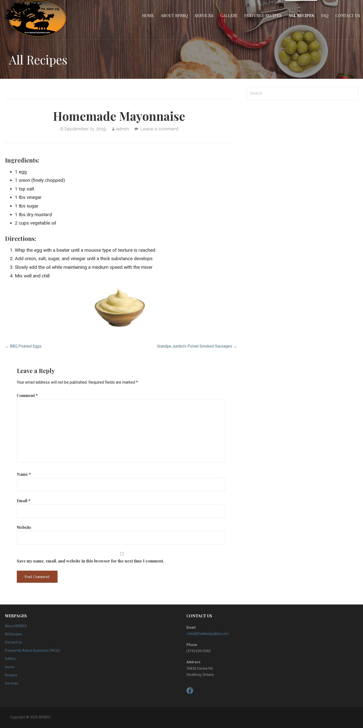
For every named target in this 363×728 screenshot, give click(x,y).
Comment (27, 395)
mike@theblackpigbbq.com (207, 634)
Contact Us (347, 15)
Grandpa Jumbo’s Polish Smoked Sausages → (197, 346)
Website (24, 527)
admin (122, 128)
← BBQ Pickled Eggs (23, 346)
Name (24, 474)
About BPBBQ (174, 15)
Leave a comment (159, 128)
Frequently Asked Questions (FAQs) (32, 650)
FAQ (324, 15)
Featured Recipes (263, 15)
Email (23, 500)
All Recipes (301, 15)
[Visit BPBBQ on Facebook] (189, 692)
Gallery (228, 15)
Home (148, 15)
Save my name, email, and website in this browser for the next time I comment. (90, 560)
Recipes (11, 675)
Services (204, 15)
